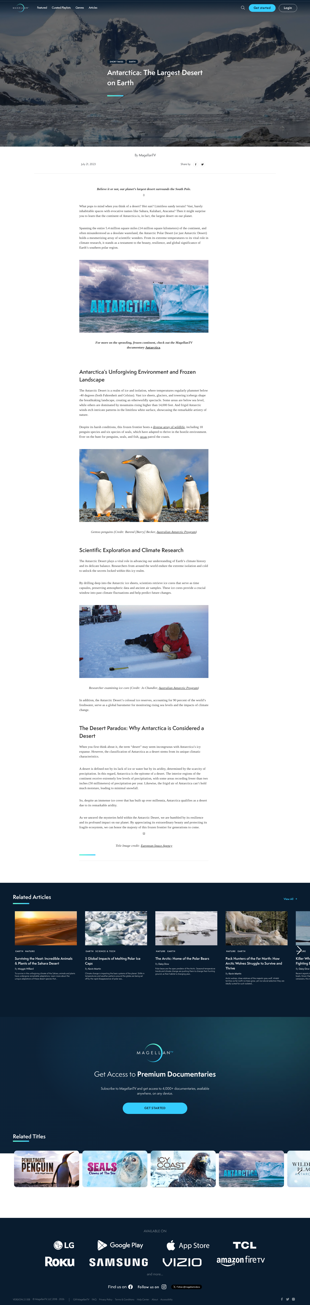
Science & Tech (105, 951)
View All (288, 899)
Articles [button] (93, 7)
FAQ (94, 1300)
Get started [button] (262, 8)
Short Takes (116, 62)
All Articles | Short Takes (61, 237)
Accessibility (166, 1300)
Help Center (143, 1300)
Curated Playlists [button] (61, 7)
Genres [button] (80, 7)
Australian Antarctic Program (176, 532)
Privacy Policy (105, 1300)
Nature (30, 951)
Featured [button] (42, 7)
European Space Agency (156, 845)
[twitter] (201, 164)
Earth (132, 62)
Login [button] (288, 8)
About (155, 1300)
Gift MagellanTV (81, 1300)
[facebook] (195, 164)
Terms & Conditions (124, 1300)
